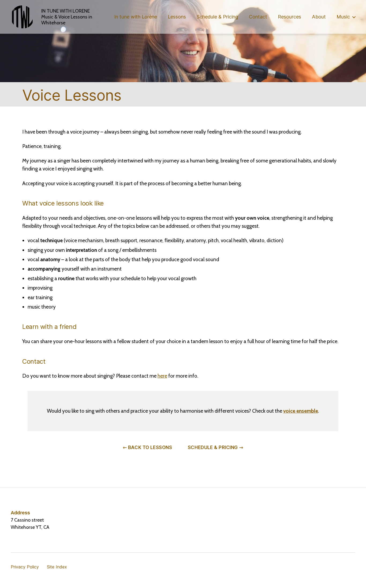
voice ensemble (300, 411)
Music (343, 17)
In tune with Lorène (135, 17)
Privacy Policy (25, 566)
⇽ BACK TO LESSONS (147, 447)
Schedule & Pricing (217, 17)
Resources (289, 17)
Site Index (57, 566)
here (162, 376)
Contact (258, 17)
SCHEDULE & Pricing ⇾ (215, 447)
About (319, 17)
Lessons (177, 17)
